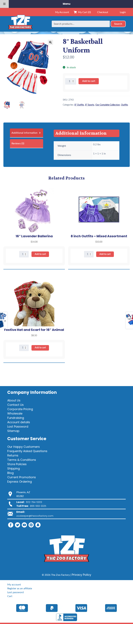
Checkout (102, 12)
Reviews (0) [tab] (18, 143)
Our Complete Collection (107, 105)
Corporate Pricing (20, 409)
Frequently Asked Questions (27, 451)
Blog (10, 473)
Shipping (13, 468)
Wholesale (14, 413)
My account (14, 584)
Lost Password (17, 427)
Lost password (15, 592)
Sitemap (13, 431)
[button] (50, 42)
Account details (18, 422)
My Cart (84, 12)
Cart (9, 596)
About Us (13, 400)
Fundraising (15, 418)
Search (118, 24)
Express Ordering (19, 482)
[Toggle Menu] (4, 4)
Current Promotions (21, 477)
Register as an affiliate (19, 588)
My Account (62, 12)
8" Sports (89, 105)
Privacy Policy (81, 575)
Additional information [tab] (24, 133)
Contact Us (15, 405)
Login (123, 12)
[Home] (20, 24)
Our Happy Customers (23, 447)
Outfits (124, 105)
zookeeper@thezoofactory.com (34, 515)
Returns (12, 455)
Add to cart (88, 81)
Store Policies (17, 464)
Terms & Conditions (21, 460)
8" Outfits (79, 105)
